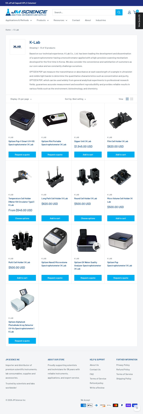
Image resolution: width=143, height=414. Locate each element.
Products (41, 20)
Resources (59, 20)
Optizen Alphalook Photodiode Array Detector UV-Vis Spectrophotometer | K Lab (21, 327)
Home (8, 30)
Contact (76, 20)
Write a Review (97, 387)
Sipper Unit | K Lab (82, 141)
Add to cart (88, 154)
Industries (101, 20)
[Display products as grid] (127, 99)
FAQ (92, 374)
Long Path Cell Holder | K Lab (54, 198)
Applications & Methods (17, 20)
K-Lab (16, 30)
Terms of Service (98, 378)
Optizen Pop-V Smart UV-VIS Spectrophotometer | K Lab (21, 143)
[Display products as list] (132, 99)
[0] (135, 12)
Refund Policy (123, 369)
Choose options (22, 218)
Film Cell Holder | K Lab (117, 141)
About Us (94, 365)
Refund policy (96, 383)
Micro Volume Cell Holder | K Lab (120, 200)
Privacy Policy (123, 365)
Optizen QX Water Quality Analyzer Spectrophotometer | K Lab (87, 265)
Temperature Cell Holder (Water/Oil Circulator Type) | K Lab (21, 201)
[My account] (129, 12)
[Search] (118, 12)
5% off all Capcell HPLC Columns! (21, 3)
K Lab (11, 137)
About (88, 20)
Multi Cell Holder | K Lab (19, 262)
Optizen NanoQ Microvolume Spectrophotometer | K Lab (54, 264)
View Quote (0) (139, 21)
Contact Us (95, 369)
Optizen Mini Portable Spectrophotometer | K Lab (53, 143)
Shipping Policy (123, 378)
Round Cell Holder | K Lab (85, 198)
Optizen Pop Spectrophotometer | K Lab (119, 264)
